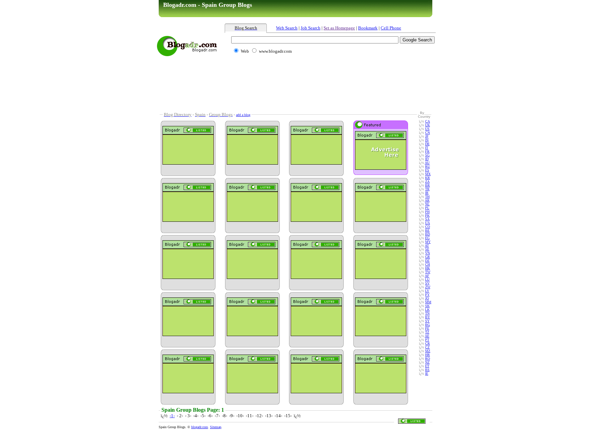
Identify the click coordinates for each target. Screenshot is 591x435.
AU (427, 163)
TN (427, 313)
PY (427, 294)
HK (427, 268)
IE (426, 373)
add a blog (243, 115)
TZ (427, 332)
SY (427, 321)
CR (427, 343)
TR (427, 189)
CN (427, 133)
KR (427, 178)
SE (427, 249)
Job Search (310, 27)
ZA (427, 181)
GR (427, 257)
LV (427, 291)
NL (427, 204)
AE (427, 336)
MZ (427, 351)
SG (427, 155)
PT (427, 340)
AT (427, 245)
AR (427, 200)
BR (427, 185)
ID (427, 159)
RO (427, 358)
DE (427, 144)
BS (427, 370)
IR (427, 193)
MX (428, 174)
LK (427, 309)
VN (427, 253)
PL (427, 208)
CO (427, 227)
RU (427, 166)
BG (427, 325)
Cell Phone (391, 27)
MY (428, 242)
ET (427, 366)
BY (427, 317)
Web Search (287, 27)
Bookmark (368, 27)
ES (427, 170)
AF (427, 276)
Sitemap (215, 427)
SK (427, 306)
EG (427, 238)
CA (427, 121)
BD (427, 234)
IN (427, 140)
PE (427, 328)
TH (427, 197)
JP (427, 136)
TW (427, 272)
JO (427, 298)
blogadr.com (199, 427)
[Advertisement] (307, 64)
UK (427, 125)
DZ (427, 261)
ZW (427, 287)
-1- (172, 415)
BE (427, 230)
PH (427, 212)
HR (427, 355)
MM (428, 302)
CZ (427, 347)
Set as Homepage (339, 27)
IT (426, 148)
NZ (427, 362)
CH (427, 264)
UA (427, 223)
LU (427, 279)
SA (427, 219)
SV (427, 283)
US (427, 129)
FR (427, 151)
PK (427, 215)
